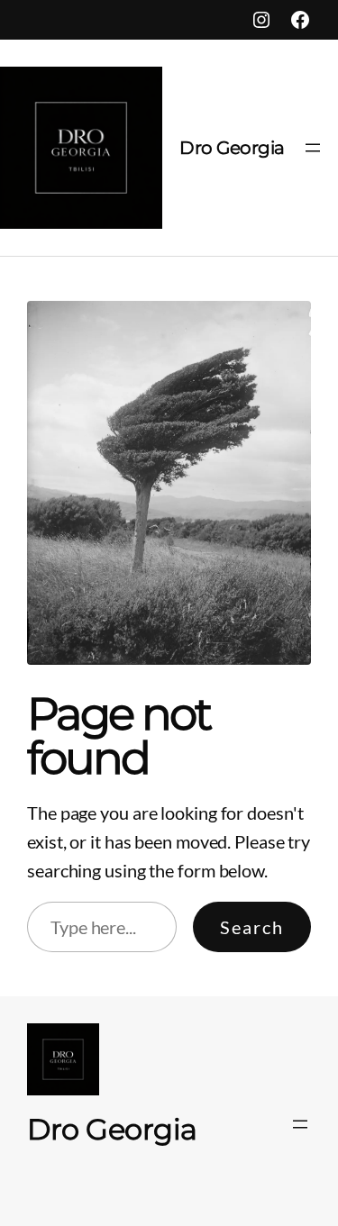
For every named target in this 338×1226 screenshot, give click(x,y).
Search (252, 927)
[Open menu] (313, 148)
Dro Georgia (232, 148)
